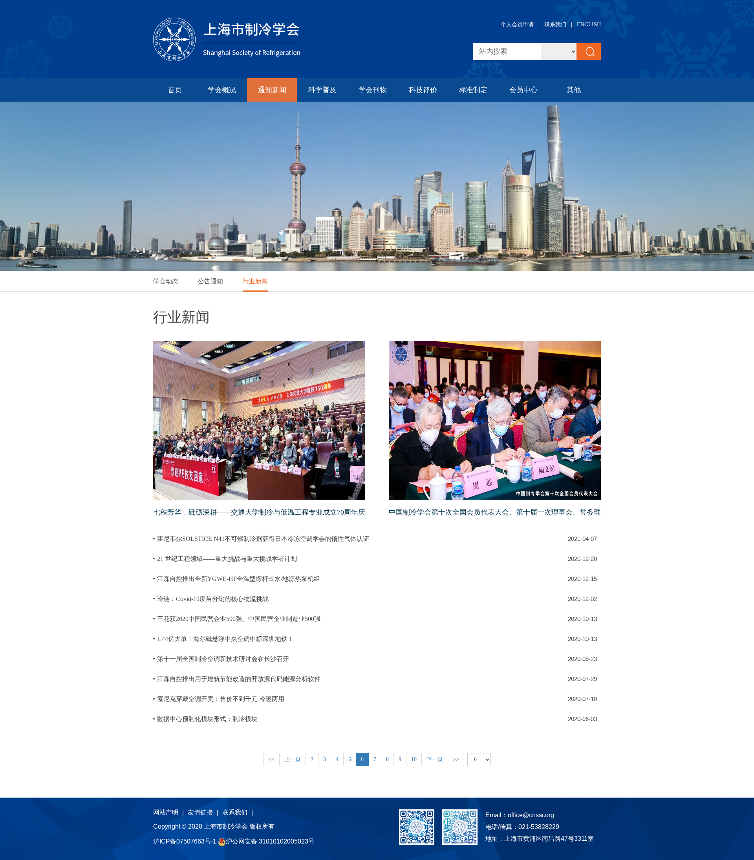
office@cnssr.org (531, 815)
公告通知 (210, 281)
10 (414, 759)
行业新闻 (255, 281)
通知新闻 (272, 90)
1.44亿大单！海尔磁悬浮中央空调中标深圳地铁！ (225, 638)
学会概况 (222, 90)
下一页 (434, 759)
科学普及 (322, 90)
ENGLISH (589, 24)
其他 (574, 90)
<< (271, 759)
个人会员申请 (517, 24)
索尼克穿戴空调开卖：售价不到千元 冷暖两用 (220, 699)
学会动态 (165, 281)
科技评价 (423, 90)
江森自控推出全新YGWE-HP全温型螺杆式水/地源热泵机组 (238, 578)
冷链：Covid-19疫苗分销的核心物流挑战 (213, 598)
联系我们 (555, 24)
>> (456, 759)
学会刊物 (373, 90)
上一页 (292, 759)
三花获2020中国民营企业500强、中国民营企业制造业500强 (238, 618)
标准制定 (473, 90)
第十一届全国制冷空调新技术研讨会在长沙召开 (223, 658)
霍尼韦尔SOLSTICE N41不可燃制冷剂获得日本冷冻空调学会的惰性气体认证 (263, 538)
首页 (175, 90)
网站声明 (165, 812)
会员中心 (523, 90)
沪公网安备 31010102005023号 (270, 841)
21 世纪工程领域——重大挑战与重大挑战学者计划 (227, 558)
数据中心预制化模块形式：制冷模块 (207, 719)
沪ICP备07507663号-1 (185, 841)
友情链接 (200, 812)
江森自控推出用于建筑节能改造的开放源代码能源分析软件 (238, 679)
